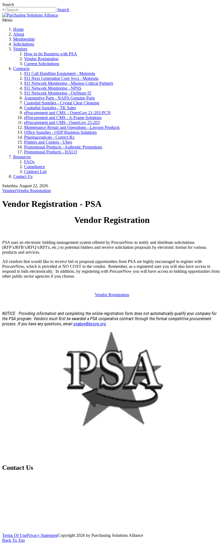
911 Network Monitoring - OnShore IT (58, 93)
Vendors (20, 49)
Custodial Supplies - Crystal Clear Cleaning (61, 103)
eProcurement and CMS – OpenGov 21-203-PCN (67, 112)
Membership (24, 39)
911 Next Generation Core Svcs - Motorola (61, 78)
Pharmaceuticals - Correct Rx (49, 137)
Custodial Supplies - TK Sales (50, 107)
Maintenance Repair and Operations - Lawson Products (72, 127)
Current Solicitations (41, 63)
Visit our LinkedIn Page (27, 524)
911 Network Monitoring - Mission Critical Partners (68, 83)
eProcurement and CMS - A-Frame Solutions (63, 117)
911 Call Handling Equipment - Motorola (59, 73)
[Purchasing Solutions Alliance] (30, 15)
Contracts (21, 68)
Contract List (35, 171)
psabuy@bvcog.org (89, 323)
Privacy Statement (42, 535)
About (18, 34)
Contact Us (23, 176)
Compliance (34, 166)
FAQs (29, 161)
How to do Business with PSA (50, 54)
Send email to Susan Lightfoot (30, 506)
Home (18, 29)
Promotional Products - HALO (50, 152)
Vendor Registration (41, 58)
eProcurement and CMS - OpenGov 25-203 (62, 122)
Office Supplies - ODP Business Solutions (60, 132)
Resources (22, 157)
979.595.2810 (24, 494)
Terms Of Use (14, 535)
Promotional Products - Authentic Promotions (63, 147)
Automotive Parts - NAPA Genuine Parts (59, 98)
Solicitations (23, 44)
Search (63, 9)
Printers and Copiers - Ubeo (48, 142)
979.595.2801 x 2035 (35, 481)
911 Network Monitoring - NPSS (52, 88)
